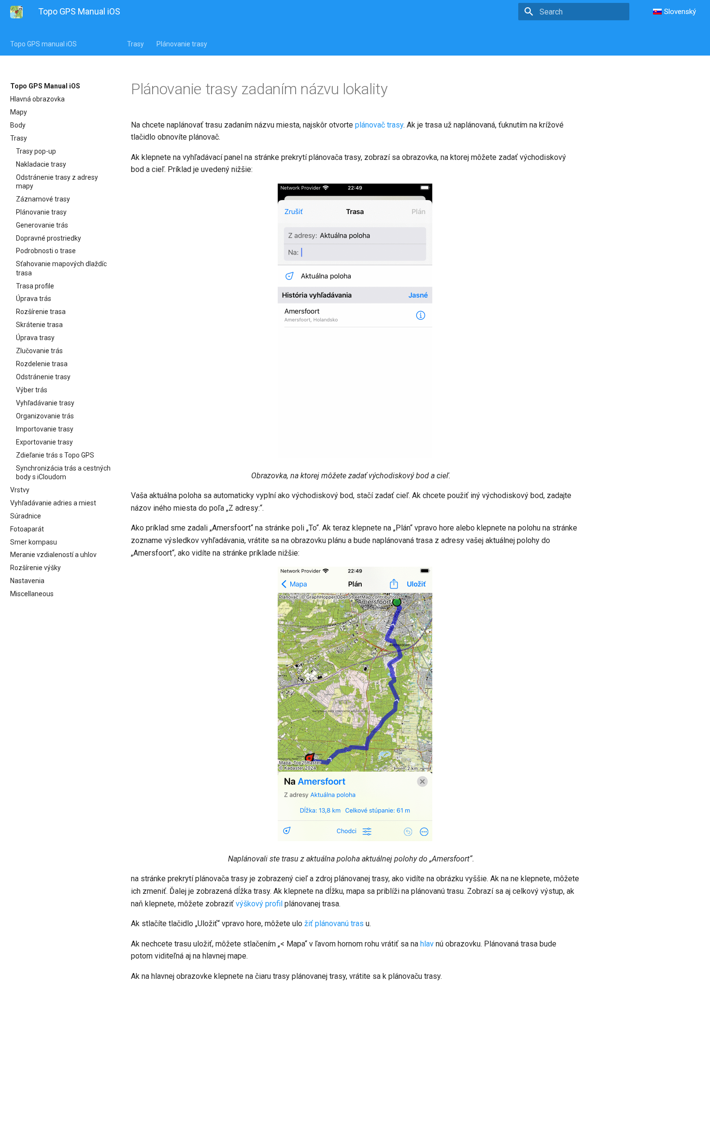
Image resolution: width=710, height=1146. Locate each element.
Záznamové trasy (43, 199)
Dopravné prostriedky (48, 238)
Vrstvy (19, 490)
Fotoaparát (27, 529)
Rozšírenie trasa (41, 311)
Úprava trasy (35, 338)
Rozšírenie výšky (35, 568)
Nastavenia (27, 581)
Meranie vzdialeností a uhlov (53, 555)
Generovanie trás (42, 225)
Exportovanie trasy (44, 442)
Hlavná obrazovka (37, 99)
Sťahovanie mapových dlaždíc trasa (61, 268)
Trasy (135, 44)
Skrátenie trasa (39, 325)
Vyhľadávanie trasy (45, 403)
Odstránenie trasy (43, 377)
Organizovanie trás (45, 416)
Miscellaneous (32, 594)
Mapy (18, 112)
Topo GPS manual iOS (43, 44)
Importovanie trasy (44, 429)
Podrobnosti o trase (46, 251)
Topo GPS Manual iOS (45, 86)
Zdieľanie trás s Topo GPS (55, 455)
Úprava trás (33, 298)
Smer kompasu (33, 542)
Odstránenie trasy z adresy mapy (57, 181)
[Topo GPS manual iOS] (16, 12)
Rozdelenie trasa (42, 364)
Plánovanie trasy (181, 44)
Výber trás (31, 390)
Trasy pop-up (36, 151)
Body (18, 125)
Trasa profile (35, 286)
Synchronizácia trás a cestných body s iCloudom (63, 472)
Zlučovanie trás (39, 351)
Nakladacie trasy (41, 164)
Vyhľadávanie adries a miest (53, 503)
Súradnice (25, 516)
